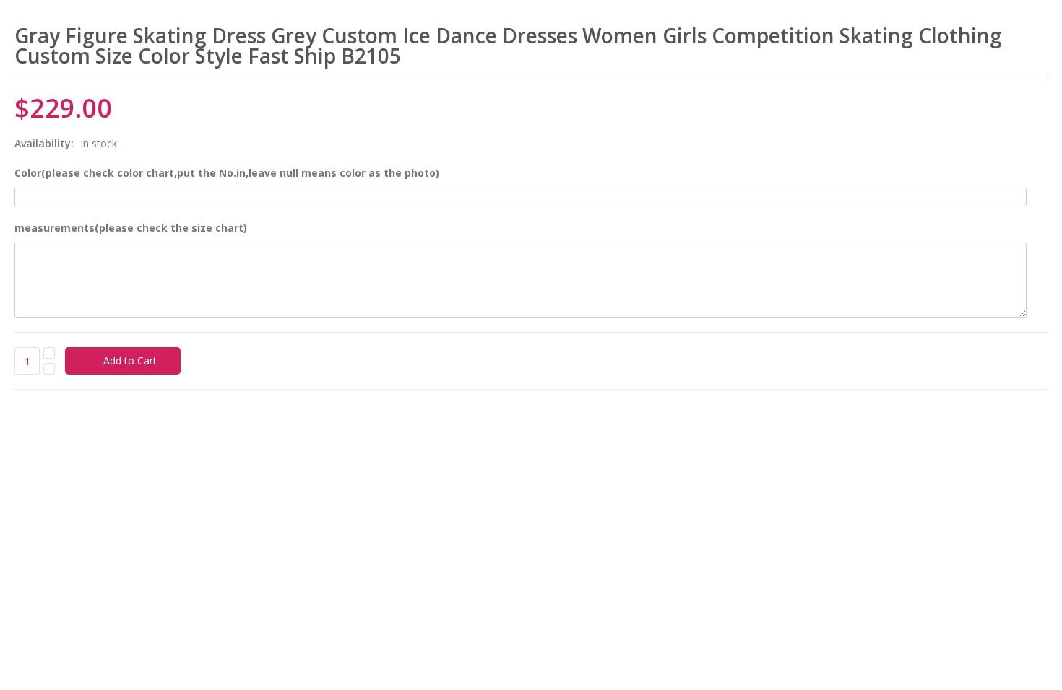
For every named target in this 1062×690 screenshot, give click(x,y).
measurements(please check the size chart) (130, 228)
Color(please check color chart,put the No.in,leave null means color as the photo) (226, 173)
